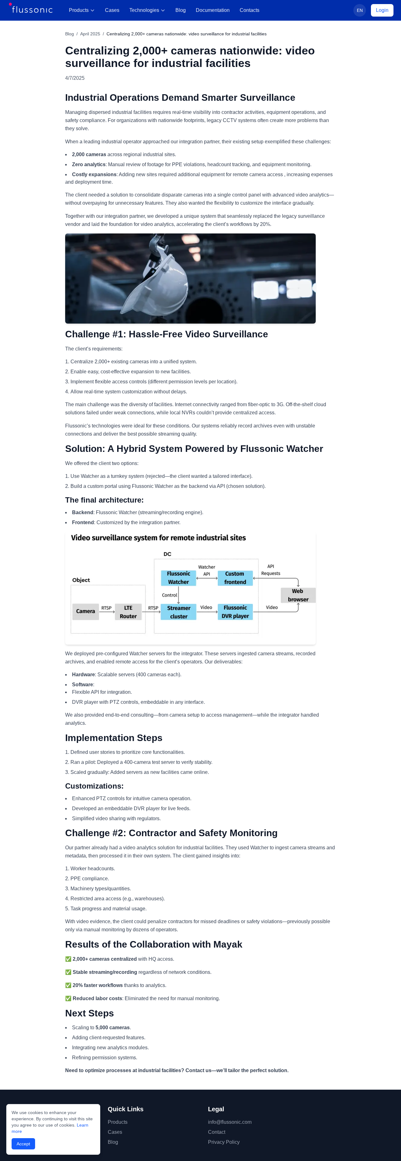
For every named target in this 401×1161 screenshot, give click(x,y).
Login (382, 10)
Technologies (144, 10)
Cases (112, 10)
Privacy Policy (224, 1142)
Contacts (249, 10)
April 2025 (90, 33)
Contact (216, 1132)
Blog (180, 10)
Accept (23, 1143)
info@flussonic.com (230, 1122)
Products (79, 10)
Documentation (213, 10)
